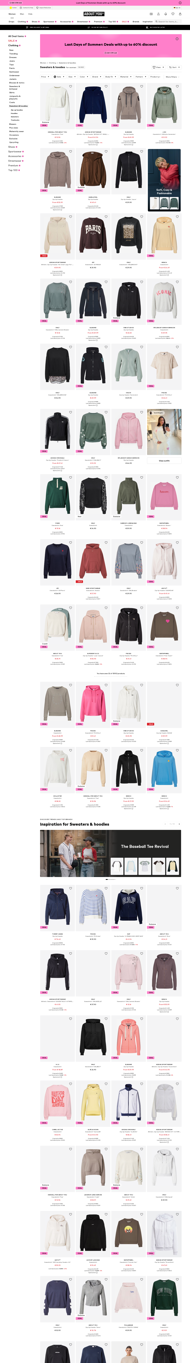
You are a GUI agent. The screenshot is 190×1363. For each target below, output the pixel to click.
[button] (158, 67)
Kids (30, 14)
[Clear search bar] (179, 21)
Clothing (52, 63)
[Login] (158, 14)
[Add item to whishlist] (70, 86)
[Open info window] (180, 2)
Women (12, 14)
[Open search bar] (155, 21)
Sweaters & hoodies (67, 63)
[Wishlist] (172, 14)
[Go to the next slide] (179, 824)
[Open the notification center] (165, 14)
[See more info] (57, 145)
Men (22, 14)
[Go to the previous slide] (165, 824)
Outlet (14, 7)
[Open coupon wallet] (151, 14)
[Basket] (180, 14)
